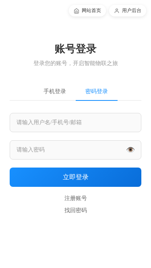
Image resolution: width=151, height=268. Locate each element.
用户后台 (131, 10)
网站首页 (91, 10)
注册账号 (75, 198)
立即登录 (76, 177)
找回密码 (75, 210)
